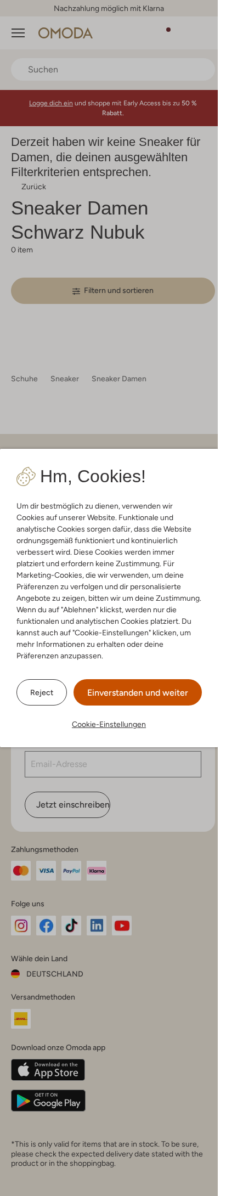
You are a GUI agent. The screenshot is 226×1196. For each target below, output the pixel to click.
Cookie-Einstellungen (109, 724)
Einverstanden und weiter (137, 692)
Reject (41, 692)
